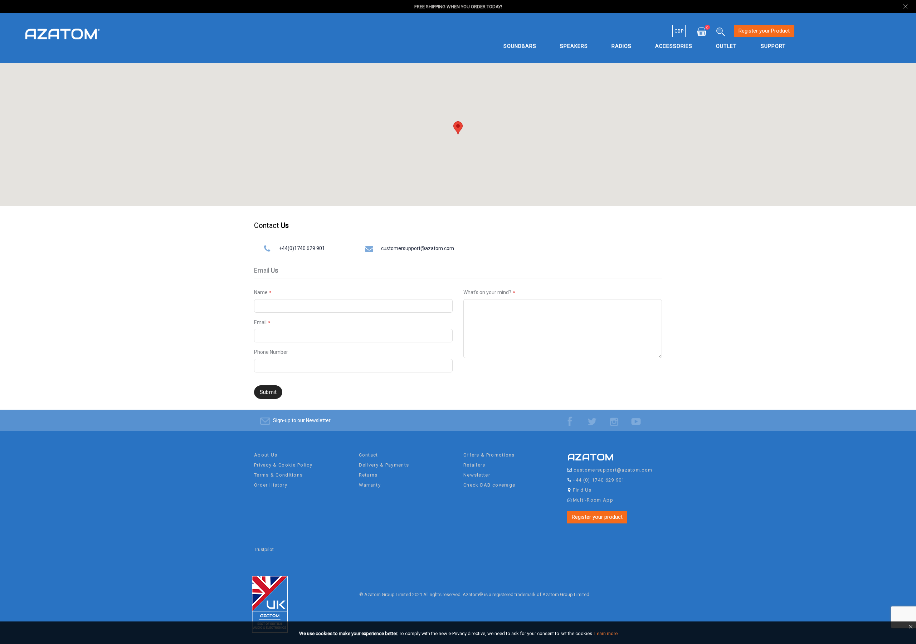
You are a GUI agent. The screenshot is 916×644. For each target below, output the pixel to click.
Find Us (582, 490)
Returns (368, 475)
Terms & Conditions (278, 475)
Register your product (597, 517)
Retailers (474, 465)
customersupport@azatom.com (417, 248)
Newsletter (476, 475)
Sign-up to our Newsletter (302, 420)
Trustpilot (264, 549)
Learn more (606, 633)
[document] (459, 633)
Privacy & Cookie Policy (283, 465)
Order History (270, 485)
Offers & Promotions (489, 455)
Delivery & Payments (384, 465)
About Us (265, 455)
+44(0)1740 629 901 (302, 248)
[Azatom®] (62, 33)
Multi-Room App (593, 500)
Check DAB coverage (489, 485)
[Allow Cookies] (910, 628)
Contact (368, 455)
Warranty (370, 485)
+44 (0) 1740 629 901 (599, 480)
